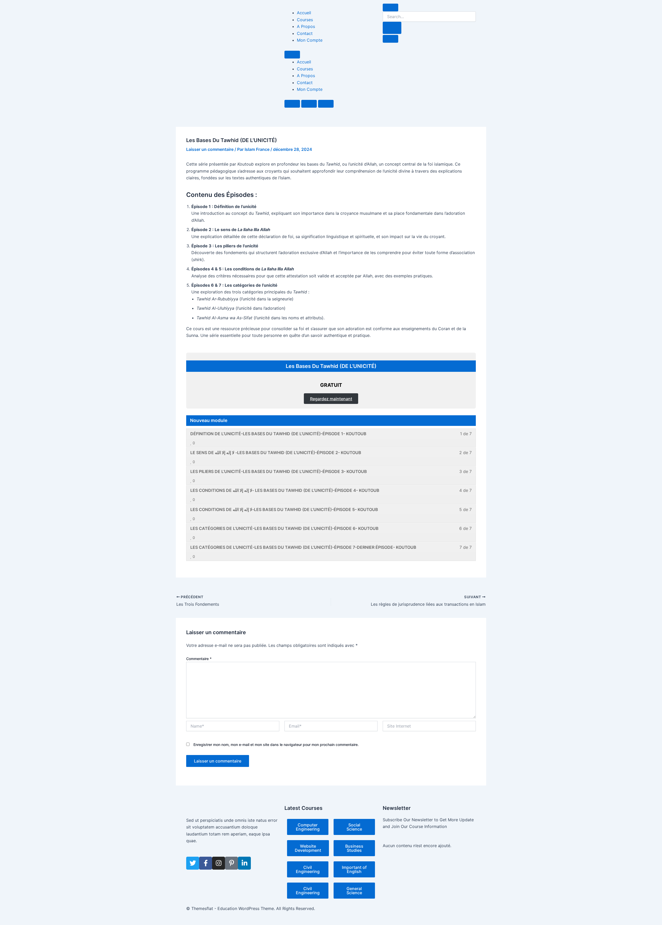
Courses (305, 19)
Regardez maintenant (331, 398)
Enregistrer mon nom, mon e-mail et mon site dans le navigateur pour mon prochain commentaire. (276, 744)
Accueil (304, 12)
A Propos (306, 26)
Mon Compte (309, 40)
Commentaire (199, 658)
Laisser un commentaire (210, 149)
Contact (305, 33)
